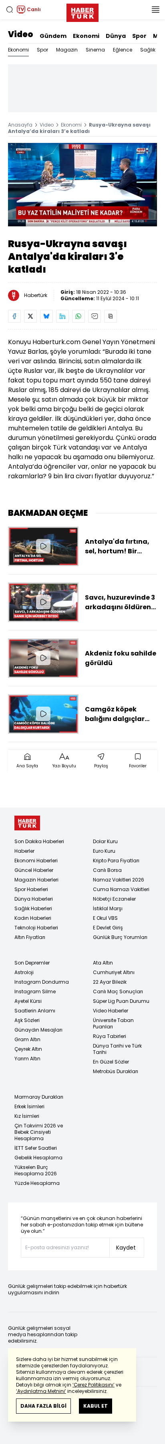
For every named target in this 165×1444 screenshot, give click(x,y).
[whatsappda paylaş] (78, 316)
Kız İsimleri (26, 1116)
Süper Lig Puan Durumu (121, 1001)
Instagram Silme (35, 991)
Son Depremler (32, 962)
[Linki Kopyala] (110, 316)
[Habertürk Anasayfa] (82, 11)
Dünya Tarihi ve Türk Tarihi (117, 1049)
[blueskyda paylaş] (46, 316)
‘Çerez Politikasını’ (93, 1384)
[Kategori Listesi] (155, 9)
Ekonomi (86, 36)
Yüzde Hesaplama (37, 1183)
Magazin (67, 49)
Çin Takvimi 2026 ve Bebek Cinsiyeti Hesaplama (38, 1132)
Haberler (24, 851)
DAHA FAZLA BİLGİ (43, 1405)
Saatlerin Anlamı (34, 1010)
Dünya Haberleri (33, 898)
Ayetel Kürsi (28, 1001)
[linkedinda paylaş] (62, 316)
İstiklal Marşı (108, 908)
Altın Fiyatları (29, 937)
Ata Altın (103, 962)
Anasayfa (20, 124)
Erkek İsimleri (29, 1106)
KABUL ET (95, 1405)
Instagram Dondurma (41, 982)
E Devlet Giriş (108, 927)
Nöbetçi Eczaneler (114, 898)
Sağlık (147, 49)
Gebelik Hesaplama (38, 1157)
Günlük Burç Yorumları (120, 937)
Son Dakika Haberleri (39, 841)
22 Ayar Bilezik (110, 982)
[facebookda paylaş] (14, 316)
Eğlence (122, 49)
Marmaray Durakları (38, 1096)
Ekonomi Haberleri (36, 860)
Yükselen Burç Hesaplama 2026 (35, 1170)
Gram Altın (27, 1039)
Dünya (116, 36)
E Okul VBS (105, 918)
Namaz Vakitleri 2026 (118, 879)
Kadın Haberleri (32, 918)
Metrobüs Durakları (115, 1071)
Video (20, 34)
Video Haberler (110, 1010)
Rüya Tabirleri (109, 1036)
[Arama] (9, 9)
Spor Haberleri (31, 889)
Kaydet (126, 1248)
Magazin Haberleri (36, 879)
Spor (139, 36)
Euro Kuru (104, 851)
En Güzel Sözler (111, 1061)
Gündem (53, 36)
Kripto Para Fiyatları (116, 860)
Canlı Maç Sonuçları (118, 991)
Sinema (95, 49)
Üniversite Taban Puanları (113, 1023)
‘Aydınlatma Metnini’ (41, 1391)
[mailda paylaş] (94, 316)
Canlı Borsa (107, 870)
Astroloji (24, 972)
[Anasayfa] (27, 823)
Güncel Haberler (33, 870)
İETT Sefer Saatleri (35, 1148)
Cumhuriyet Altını (114, 972)
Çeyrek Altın (28, 1049)
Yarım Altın (27, 1058)
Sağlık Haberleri (33, 908)
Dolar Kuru (105, 841)
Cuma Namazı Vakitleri (121, 889)
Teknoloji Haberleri (36, 927)
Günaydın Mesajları (38, 1029)
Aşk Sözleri (27, 1020)
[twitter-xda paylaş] (30, 316)
